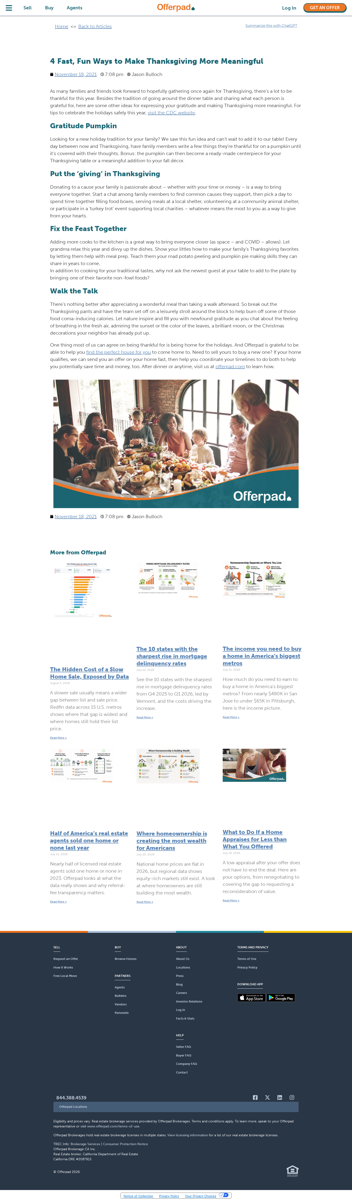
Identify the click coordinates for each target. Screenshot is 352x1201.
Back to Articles (95, 26)
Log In (289, 8)
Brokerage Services (85, 1144)
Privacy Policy (169, 1196)
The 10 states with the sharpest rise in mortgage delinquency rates (171, 656)
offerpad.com (230, 366)
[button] (176, 1107)
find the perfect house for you (118, 352)
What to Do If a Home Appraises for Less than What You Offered (255, 839)
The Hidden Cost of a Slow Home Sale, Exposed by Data (89, 673)
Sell (27, 8)
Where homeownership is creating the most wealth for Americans (171, 840)
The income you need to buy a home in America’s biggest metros (262, 656)
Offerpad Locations (73, 1106)
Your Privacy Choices (200, 1196)
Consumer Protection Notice (125, 1144)
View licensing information (187, 1135)
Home (61, 26)
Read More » (58, 737)
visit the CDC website (171, 113)
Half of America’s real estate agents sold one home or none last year (89, 840)
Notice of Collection (138, 1196)
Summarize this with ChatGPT (271, 25)
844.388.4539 (71, 1098)
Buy (49, 8)
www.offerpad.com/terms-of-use (113, 1126)
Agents (74, 8)
